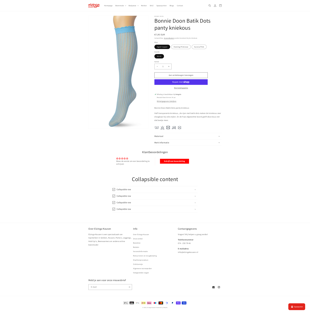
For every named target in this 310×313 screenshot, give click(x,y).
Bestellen (136, 243)
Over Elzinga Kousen (141, 234)
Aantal (156, 62)
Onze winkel (138, 239)
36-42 (159, 56)
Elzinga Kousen (151, 307)
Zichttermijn (138, 264)
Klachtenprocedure (140, 260)
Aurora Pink (199, 47)
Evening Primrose (181, 47)
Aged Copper (162, 47)
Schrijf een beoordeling (174, 161)
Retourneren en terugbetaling (145, 256)
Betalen (136, 247)
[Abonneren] (129, 287)
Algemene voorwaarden (142, 268)
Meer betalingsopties (181, 88)
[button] (120, 5)
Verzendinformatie (140, 251)
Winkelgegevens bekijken (166, 101)
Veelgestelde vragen (141, 273)
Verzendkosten (169, 38)
